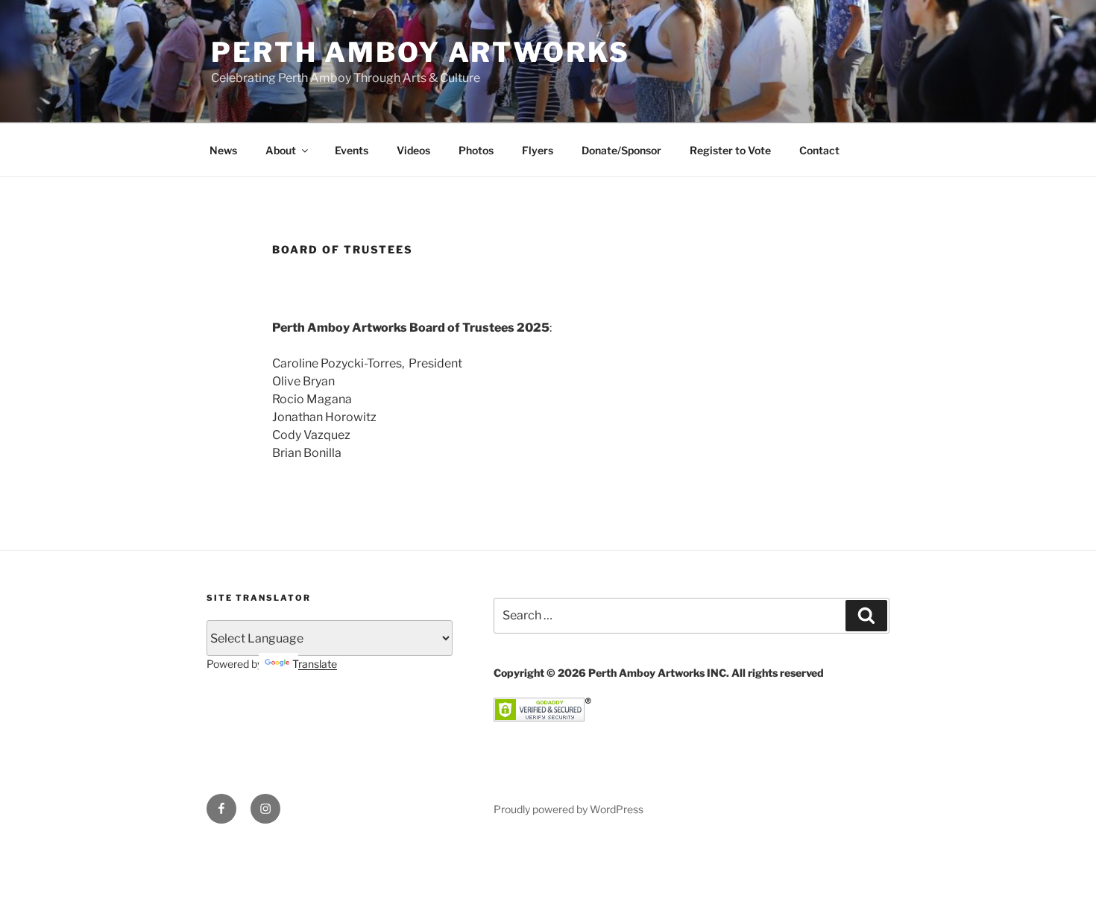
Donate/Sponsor (621, 150)
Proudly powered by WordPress (568, 809)
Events (351, 150)
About (280, 150)
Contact (819, 150)
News (223, 150)
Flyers (537, 150)
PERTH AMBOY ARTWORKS (420, 52)
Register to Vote (730, 150)
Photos (476, 150)
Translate (314, 663)
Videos (413, 150)
